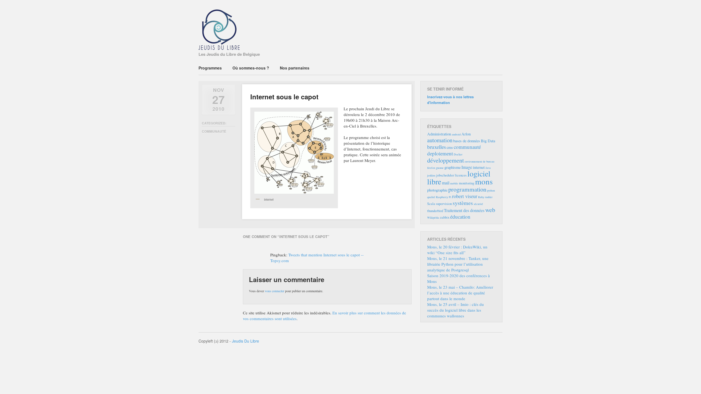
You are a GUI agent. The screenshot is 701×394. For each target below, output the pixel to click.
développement (445, 160)
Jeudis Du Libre (245, 341)
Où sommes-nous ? (250, 68)
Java (488, 168)
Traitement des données (464, 210)
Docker (458, 154)
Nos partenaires (294, 68)
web (490, 209)
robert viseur (464, 196)
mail (445, 183)
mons (484, 181)
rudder (489, 197)
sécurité (478, 204)
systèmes (463, 203)
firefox (431, 168)
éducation (460, 216)
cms (450, 147)
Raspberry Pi (443, 197)
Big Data (488, 140)
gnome (440, 168)
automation (439, 140)
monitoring (466, 183)
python (491, 190)
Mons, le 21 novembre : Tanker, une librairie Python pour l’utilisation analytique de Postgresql (458, 264)
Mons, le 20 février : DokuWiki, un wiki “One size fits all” (457, 249)
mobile (454, 183)
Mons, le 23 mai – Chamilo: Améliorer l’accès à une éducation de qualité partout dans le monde (460, 292)
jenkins (431, 175)
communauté (214, 131)
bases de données (466, 140)
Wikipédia (433, 217)
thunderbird (435, 210)
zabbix (444, 217)
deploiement (440, 153)
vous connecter (274, 291)
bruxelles (436, 146)
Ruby (481, 197)
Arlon (466, 134)
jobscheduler (445, 175)
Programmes (210, 68)
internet (479, 167)
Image (466, 167)
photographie (437, 190)
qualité (431, 197)
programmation (467, 189)
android (456, 134)
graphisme (452, 167)
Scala (431, 203)
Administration (439, 134)
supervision (444, 203)
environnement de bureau (479, 161)
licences (461, 175)
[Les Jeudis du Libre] (219, 46)
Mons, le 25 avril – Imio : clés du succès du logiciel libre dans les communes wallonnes (455, 310)
